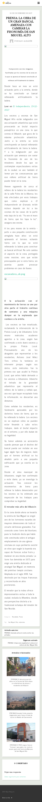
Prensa (21, 617)
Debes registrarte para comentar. (15, 776)
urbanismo (22, 622)
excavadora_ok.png (14, 274)
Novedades (15, 617)
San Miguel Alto (13, 622)
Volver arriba (6, 798)
